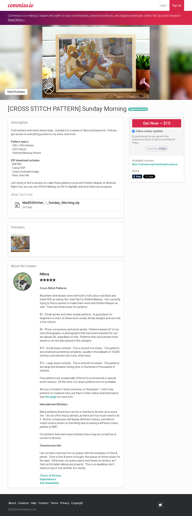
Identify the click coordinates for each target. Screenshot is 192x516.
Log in (163, 5)
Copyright (77, 503)
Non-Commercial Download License (154, 164)
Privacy (64, 503)
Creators (23, 503)
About (12, 503)
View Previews (16, 91)
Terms (54, 503)
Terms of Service (153, 139)
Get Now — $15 (156, 123)
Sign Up (176, 5)
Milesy (44, 274)
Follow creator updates (149, 131)
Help (33, 503)
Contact (43, 503)
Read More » (16, 20)
